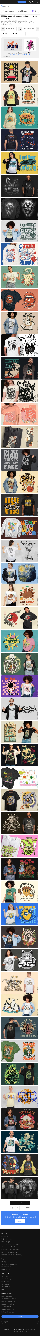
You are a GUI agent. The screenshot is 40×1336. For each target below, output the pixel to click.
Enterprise (5, 1281)
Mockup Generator (8, 1301)
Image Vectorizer (7, 1304)
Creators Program (7, 1276)
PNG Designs (6, 1242)
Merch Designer (7, 1296)
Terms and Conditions (9, 1264)
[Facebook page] (17, 1331)
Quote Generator (7, 1309)
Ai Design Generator (8, 1299)
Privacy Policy (6, 1267)
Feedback (5, 1289)
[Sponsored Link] (13, 45)
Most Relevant (17, 34)
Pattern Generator (8, 1312)
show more (6, 56)
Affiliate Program (7, 1279)
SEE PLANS (20, 1221)
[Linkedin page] (26, 1331)
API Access (5, 1284)
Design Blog (5, 1236)
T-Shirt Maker (6, 1307)
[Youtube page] (23, 1331)
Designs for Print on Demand (11, 1249)
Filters (7, 34)
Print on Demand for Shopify (11, 1255)
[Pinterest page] (20, 1331)
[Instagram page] (14, 1331)
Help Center (5, 1269)
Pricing (3, 1262)
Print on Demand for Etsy (10, 1252)
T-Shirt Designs (6, 1239)
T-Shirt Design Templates (10, 1244)
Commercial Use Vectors (10, 1247)
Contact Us (5, 1287)
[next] (22, 1208)
